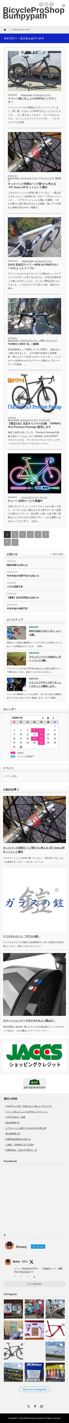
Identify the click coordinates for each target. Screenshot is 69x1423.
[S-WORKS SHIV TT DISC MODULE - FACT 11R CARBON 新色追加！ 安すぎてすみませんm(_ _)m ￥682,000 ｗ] (55, 1329)
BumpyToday (26, 95)
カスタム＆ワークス (42, 95)
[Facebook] (34, 1406)
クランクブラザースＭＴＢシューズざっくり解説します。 (45, 684)
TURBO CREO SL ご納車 (23, 343)
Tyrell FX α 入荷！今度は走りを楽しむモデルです (29, 1106)
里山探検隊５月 (13, 1133)
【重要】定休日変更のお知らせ (23, 597)
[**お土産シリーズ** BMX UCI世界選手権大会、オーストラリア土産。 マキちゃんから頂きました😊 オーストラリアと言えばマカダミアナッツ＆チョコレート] (34, 1329)
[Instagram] (41, 1406)
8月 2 (25, 1261)
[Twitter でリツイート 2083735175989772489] (22, 1276)
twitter (46, 4)
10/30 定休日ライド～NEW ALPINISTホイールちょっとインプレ (33, 266)
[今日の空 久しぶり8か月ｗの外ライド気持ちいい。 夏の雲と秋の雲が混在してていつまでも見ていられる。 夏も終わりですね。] (55, 1350)
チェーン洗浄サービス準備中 (25, 500)
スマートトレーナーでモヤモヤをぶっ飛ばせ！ (29, 1020)
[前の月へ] (41, 718)
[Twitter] (28, 1406)
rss (41, 4)
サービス (43, 497)
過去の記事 (58, 554)
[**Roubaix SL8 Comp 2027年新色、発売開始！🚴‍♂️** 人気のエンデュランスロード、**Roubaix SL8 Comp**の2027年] (13, 1350)
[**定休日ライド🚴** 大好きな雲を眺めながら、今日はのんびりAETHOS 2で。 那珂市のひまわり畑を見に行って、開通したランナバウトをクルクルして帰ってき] (13, 1371)
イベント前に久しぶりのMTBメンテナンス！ (32, 100)
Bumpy (16, 1261)
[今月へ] (48, 718)
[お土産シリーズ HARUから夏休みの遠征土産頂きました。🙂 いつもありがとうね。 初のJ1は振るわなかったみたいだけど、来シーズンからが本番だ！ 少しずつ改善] (13, 1308)
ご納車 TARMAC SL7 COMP (20, 1144)
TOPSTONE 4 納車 (15, 1117)
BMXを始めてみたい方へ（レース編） (45, 633)
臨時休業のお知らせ (17, 565)
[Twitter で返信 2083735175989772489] (16, 1276)
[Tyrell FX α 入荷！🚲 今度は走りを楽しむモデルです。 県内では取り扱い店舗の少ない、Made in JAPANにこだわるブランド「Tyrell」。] (34, 1308)
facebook (51, 4)
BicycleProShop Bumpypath (34, 13)
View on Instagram (34, 1389)
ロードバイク (51, 340)
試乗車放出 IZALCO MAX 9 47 (21, 1150)
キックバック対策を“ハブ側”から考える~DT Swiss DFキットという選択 (32, 185)
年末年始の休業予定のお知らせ (23, 575)
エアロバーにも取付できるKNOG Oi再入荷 (26, 1128)
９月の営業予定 (15, 586)
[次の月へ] (55, 718)
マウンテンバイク (46, 178)
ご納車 (41, 340)
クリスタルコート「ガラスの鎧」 (21, 936)
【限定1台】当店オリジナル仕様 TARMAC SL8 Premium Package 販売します (34, 425)
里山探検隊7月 (12, 1122)
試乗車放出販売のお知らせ (18, 1139)
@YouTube (24, 1271)
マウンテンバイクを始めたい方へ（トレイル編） (45, 658)
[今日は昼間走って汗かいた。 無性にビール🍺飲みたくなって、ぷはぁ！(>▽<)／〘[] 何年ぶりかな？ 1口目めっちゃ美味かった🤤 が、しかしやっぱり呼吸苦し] (34, 1350)
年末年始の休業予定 (17, 608)
